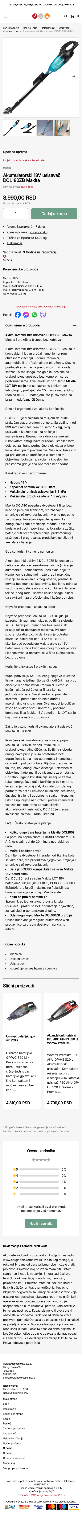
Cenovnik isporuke (14, 1458)
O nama (7, 1453)
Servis (7, 260)
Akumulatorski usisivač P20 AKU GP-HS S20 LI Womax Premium (62, 1039)
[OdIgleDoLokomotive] (41, 16)
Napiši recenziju (41, 1223)
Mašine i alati (30, 27)
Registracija (9, 1408)
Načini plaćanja (12, 1443)
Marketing (9, 1462)
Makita (7, 167)
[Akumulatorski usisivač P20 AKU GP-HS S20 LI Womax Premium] (63, 1012)
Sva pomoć (9, 1433)
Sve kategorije (11, 27)
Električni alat (48, 27)
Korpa (6, 1418)
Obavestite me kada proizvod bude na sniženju (41, 306)
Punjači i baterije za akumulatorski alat (24, 160)
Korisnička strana (13, 1413)
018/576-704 (34, 4)
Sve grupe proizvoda (15, 1468)
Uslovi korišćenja (13, 1438)
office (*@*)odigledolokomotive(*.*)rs (44, 1495)
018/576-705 (50, 4)
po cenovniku (38, 232)
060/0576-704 (66, 4)
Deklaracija (15, 243)
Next (74, 77)
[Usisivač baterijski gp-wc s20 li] (22, 1013)
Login (6, 1403)
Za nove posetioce (14, 1428)
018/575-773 (19, 4)
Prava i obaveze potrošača (21, 1343)
